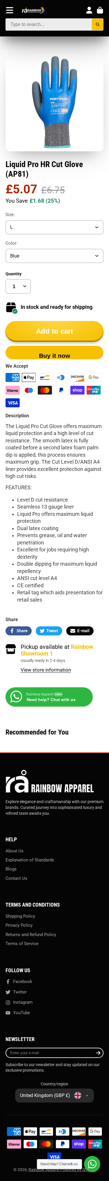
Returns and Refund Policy (31, 934)
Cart (100, 10)
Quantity (14, 273)
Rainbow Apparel (44, 1169)
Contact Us (16, 878)
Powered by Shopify (78, 1169)
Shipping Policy (20, 916)
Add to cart (54, 331)
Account (89, 10)
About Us (15, 851)
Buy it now (54, 355)
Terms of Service (22, 943)
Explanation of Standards (30, 860)
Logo (33, 10)
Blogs (11, 869)
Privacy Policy (19, 925)
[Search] (98, 25)
